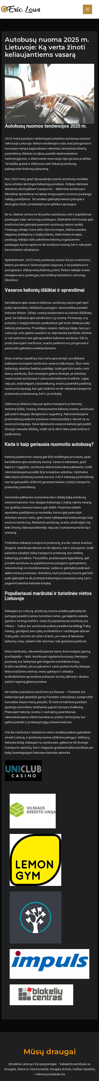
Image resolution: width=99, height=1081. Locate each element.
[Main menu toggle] (87, 9)
